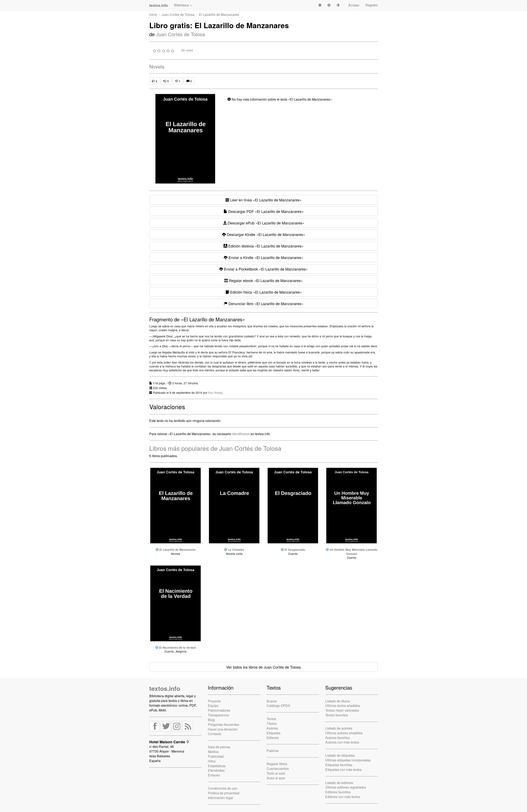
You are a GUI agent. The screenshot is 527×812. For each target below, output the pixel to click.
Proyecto (214, 701)
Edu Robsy (215, 392)
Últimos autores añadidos (344, 733)
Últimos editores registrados (345, 787)
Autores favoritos (337, 737)
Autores (272, 728)
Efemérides (216, 770)
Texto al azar (276, 773)
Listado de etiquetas (340, 755)
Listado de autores (338, 728)
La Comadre (236, 550)
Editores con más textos (342, 796)
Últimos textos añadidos (342, 705)
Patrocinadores (219, 710)
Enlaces (214, 775)
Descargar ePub (265, 222)
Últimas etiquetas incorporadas (348, 760)
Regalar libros (277, 763)
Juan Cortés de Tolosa (178, 14)
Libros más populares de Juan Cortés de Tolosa (215, 448)
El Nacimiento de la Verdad (177, 647)
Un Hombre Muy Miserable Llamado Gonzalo (353, 551)
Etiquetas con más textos (343, 769)
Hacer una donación (223, 729)
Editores (273, 737)
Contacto (214, 733)
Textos (271, 718)
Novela (156, 66)
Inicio (153, 14)
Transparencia (218, 715)
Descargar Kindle (265, 234)
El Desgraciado (294, 550)
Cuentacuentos (278, 768)
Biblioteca (182, 5)
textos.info (164, 688)
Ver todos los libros (263, 667)
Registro (371, 5)
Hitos (212, 761)
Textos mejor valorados (342, 710)
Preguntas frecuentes (223, 724)
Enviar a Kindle (265, 257)
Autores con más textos (342, 742)
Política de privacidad (223, 793)
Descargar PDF (265, 211)
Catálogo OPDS (278, 705)
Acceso (353, 5)
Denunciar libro (265, 303)
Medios (213, 751)
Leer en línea (265, 199)
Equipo (213, 705)
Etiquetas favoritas (338, 764)
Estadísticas (217, 765)
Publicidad (216, 756)
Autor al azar (276, 778)
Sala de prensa (219, 747)
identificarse (241, 433)
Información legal (220, 797)
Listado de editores (339, 782)
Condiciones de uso (222, 788)
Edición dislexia (265, 246)
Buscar (272, 701)
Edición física (265, 292)
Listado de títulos (337, 701)
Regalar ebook (265, 280)
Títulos (271, 723)
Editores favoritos (338, 792)
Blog (211, 719)
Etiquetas (273, 733)
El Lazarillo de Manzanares (177, 550)
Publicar (273, 750)
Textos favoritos (336, 715)
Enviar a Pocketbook (265, 269)
